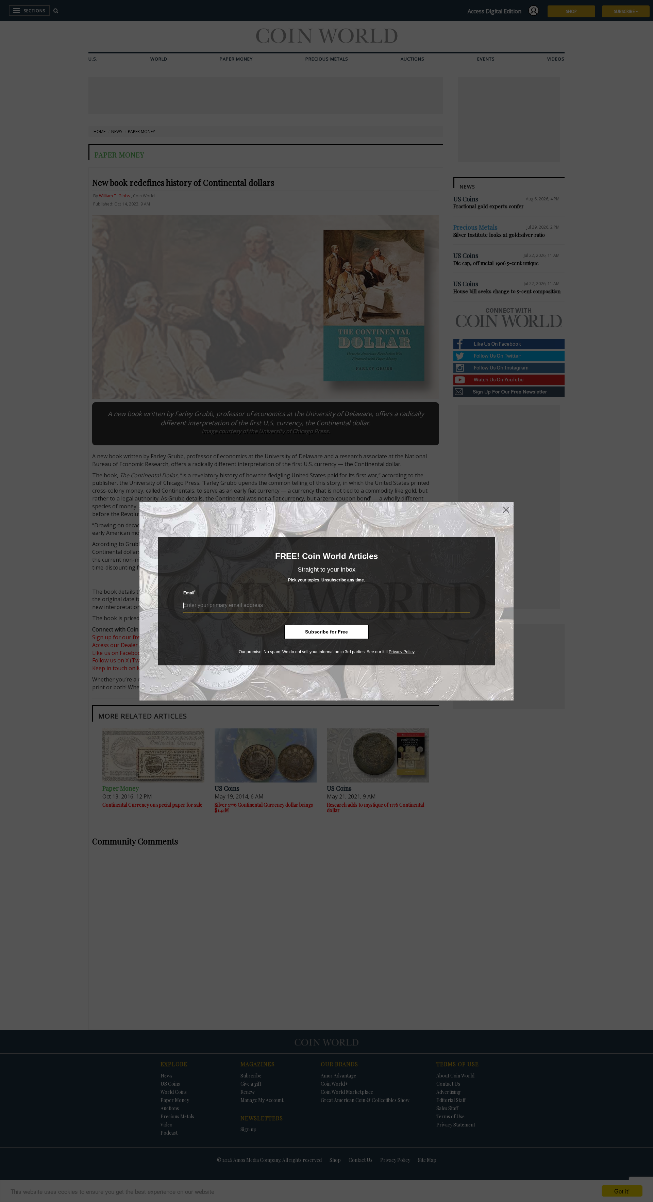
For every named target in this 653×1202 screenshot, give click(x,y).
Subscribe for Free (326, 632)
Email (189, 592)
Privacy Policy (402, 651)
